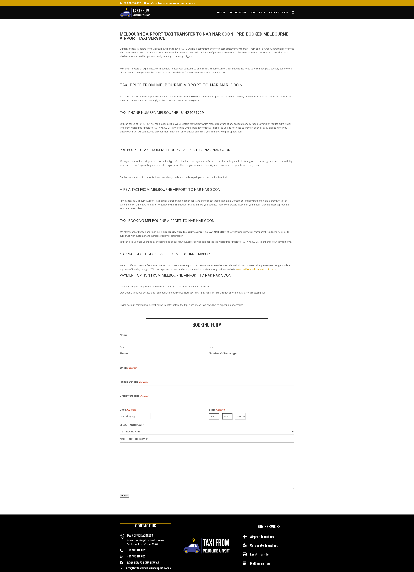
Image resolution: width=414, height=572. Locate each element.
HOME (221, 12)
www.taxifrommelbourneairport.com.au (256, 269)
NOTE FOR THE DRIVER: (134, 439)
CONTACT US (278, 12)
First (122, 347)
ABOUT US (257, 12)
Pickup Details (134, 381)
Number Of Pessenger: (223, 353)
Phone (124, 353)
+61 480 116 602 (136, 550)
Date (128, 409)
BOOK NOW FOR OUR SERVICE (143, 563)
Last (211, 347)
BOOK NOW (237, 12)
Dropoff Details (134, 396)
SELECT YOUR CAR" (132, 425)
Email (128, 367)
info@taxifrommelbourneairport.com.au (148, 568)
